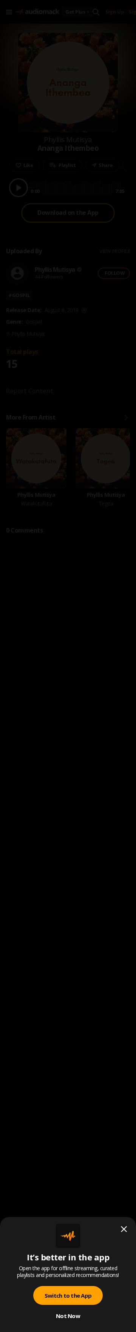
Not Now (68, 1316)
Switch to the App (68, 1295)
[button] (68, 666)
